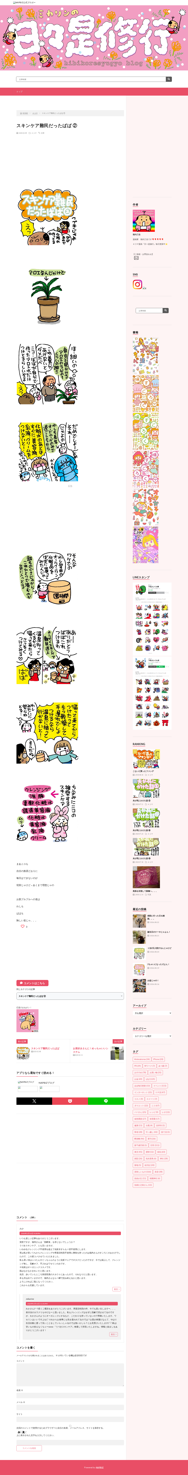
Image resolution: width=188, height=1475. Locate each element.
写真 (149, 894)
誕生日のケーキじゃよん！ (158, 932)
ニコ (155, 1105)
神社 (164, 1158)
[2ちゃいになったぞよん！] (139, 969)
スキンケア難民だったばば (45, 1048)
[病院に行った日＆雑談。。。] (139, 921)
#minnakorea (142, 1059)
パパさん (140, 1112)
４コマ (34, 133)
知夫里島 (151, 1158)
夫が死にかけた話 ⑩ (141, 858)
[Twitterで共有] (34, 1101)
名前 (19, 1390)
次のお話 (106, 100)
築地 (137, 1165)
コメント (20, 1361)
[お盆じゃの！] (139, 985)
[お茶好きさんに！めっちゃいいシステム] (117, 1053)
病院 (138, 1158)
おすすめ (140, 1072)
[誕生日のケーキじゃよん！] (139, 937)
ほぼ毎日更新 (142, 1086)
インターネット (143, 1092)
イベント (159, 1086)
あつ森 (162, 1066)
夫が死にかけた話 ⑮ (141, 830)
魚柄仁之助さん (143, 1185)
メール (20, 1402)
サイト (19, 1414)
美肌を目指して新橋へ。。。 (145, 891)
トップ (19, 91)
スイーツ (152, 1099)
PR (137, 1066)
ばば (150, 1079)
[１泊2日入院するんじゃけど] (139, 953)
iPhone (158, 1059)
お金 (138, 1079)
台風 (149, 1125)
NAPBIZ (100, 1467)
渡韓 (150, 1152)
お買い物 (155, 1072)
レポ (166, 1112)
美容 (158, 1172)
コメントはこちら (34, 983)
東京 (138, 1152)
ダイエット (141, 1105)
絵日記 (149, 1165)
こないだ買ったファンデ (143, 771)
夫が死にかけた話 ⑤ (141, 800)
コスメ (138, 1099)
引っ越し (151, 1132)
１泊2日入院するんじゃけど (159, 948)
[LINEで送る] (106, 1101)
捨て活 (165, 1132)
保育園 (154, 1119)
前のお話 (36, 100)
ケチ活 (160, 1092)
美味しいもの (142, 1172)
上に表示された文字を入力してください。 (36, 1435)
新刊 (152, 1138)
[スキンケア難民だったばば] (23, 1053)
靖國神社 (155, 1178)
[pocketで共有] (70, 1101)
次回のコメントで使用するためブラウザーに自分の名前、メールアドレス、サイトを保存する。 (60, 1428)
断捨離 (139, 1138)
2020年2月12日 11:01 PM (37, 1304)
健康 (138, 1125)
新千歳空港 (140, 1145)
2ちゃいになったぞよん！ (158, 964)
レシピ (154, 1112)
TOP (71, 100)
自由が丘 (140, 1178)
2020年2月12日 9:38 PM (30, 1233)
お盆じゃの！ (153, 980)
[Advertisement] (70, 157)
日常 (43, 133)
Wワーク (149, 1066)
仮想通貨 (140, 1119)
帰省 (138, 1132)
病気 (161, 1152)
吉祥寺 (160, 1125)
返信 (116, 1289)
